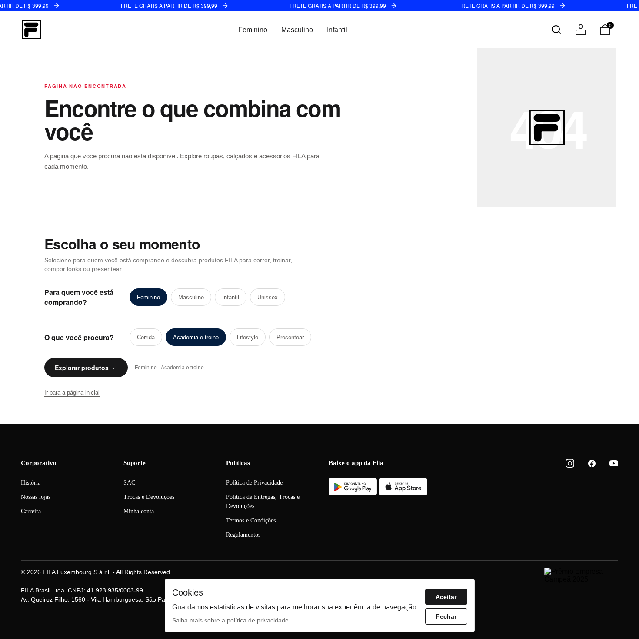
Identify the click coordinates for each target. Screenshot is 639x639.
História (30, 482)
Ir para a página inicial (72, 392)
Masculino (297, 29)
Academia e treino (196, 337)
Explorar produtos (82, 367)
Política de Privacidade (254, 482)
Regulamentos (243, 535)
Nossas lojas (35, 497)
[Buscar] (556, 29)
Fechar (446, 616)
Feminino (252, 29)
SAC (129, 482)
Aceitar (446, 596)
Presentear (290, 337)
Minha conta (138, 511)
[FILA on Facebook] (592, 463)
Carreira (31, 511)
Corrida (146, 337)
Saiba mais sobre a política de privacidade (230, 620)
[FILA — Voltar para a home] (31, 29)
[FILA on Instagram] (570, 463)
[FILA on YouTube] (613, 463)
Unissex (267, 297)
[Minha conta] (581, 29)
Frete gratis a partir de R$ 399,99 (169, 5)
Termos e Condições (251, 520)
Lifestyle (247, 337)
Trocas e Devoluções (148, 497)
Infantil (337, 29)
